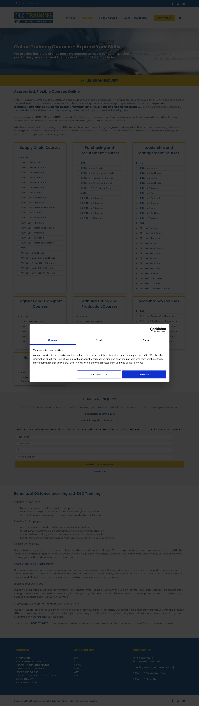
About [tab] (146, 340)
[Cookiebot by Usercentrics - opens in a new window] (152, 330)
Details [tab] (99, 340)
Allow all (144, 374)
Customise (97, 374)
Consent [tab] (53, 340)
